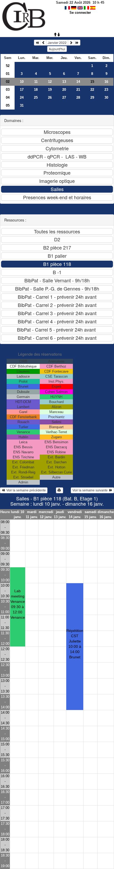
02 (8, 82)
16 (106, 82)
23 (106, 90)
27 (64, 97)
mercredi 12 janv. (46, 514)
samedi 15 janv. (90, 514)
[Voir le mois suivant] (71, 43)
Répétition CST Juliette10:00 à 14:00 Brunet (74, 643)
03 (8, 90)
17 (22, 90)
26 (50, 97)
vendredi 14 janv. (75, 514)
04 (8, 97)
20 (64, 90)
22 (92, 90)
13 (64, 82)
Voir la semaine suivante (90, 490)
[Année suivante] (77, 43)
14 (78, 82)
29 (92, 97)
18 (36, 90)
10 (22, 82)
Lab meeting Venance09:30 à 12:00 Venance (17, 604)
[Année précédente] (37, 43)
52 (8, 66)
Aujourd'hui (57, 49)
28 (78, 97)
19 (50, 90)
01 (8, 74)
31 (22, 105)
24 (22, 97)
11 (36, 82)
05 (8, 105)
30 (106, 97)
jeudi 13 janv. (60, 514)
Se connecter (80, 13)
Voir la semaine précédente (25, 490)
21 (78, 90)
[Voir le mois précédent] (43, 43)
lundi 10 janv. (17, 514)
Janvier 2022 (57, 42)
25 (36, 97)
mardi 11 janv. (32, 514)
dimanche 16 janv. (106, 514)
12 (50, 82)
